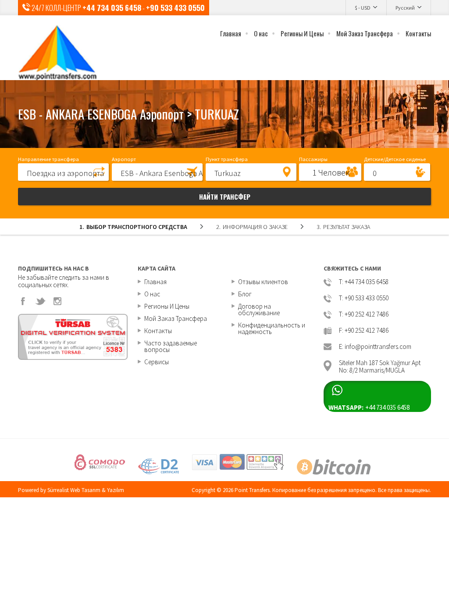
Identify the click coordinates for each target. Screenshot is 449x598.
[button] (63, 171)
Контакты (418, 33)
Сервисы (156, 362)
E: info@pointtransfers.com (375, 347)
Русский (405, 7)
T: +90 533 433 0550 (363, 298)
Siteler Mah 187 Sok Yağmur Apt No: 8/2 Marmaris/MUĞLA (379, 365)
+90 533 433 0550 (175, 7)
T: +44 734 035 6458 (363, 282)
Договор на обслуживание (259, 309)
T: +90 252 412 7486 (363, 314)
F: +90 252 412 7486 (363, 330)
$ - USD (363, 7)
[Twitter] (40, 301)
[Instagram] (57, 301)
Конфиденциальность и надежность (271, 328)
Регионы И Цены (302, 33)
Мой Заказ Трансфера (364, 33)
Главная (230, 33)
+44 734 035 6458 (111, 7)
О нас (261, 33)
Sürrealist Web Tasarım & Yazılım (85, 490)
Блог (245, 294)
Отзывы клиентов (263, 281)
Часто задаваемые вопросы (170, 346)
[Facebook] (23, 301)
